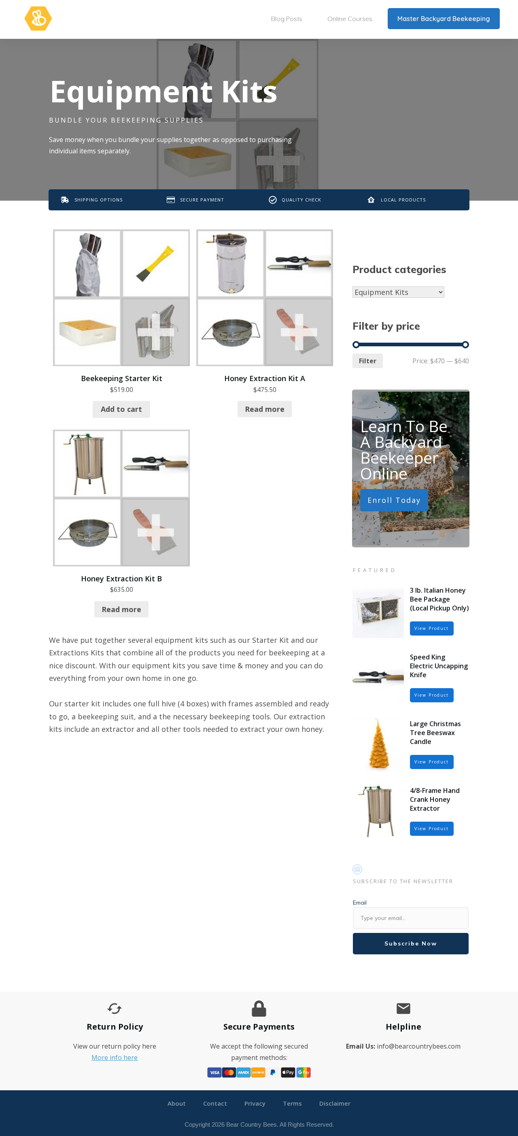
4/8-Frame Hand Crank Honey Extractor (435, 799)
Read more (264, 409)
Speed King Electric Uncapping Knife (439, 666)
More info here (114, 1057)
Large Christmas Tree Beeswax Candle (435, 732)
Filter (367, 360)
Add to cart (121, 409)
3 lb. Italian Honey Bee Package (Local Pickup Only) (439, 599)
